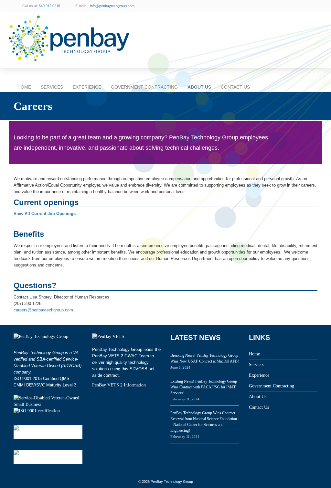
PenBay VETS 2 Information (119, 385)
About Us (199, 87)
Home (24, 87)
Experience (87, 87)
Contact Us (235, 87)
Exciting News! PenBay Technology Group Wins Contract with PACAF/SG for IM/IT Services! (203, 387)
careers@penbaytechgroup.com (43, 310)
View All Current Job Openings (45, 213)
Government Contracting (144, 87)
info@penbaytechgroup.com (112, 6)
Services (52, 87)
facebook (310, 5)
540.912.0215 (49, 6)
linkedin (298, 5)
